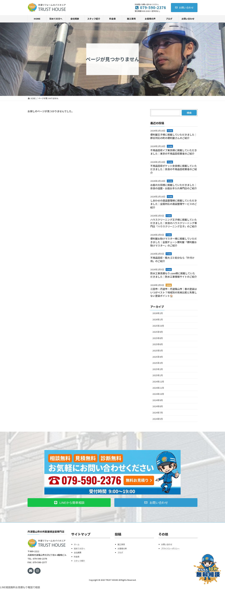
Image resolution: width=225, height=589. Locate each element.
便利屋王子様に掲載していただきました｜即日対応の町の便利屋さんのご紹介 (173, 136)
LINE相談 (5, 587)
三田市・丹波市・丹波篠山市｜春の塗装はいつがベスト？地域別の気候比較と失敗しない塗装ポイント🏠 (173, 292)
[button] (69, 502)
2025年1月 (157, 375)
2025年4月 (157, 356)
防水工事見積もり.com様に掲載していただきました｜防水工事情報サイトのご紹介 (173, 274)
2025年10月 (158, 325)
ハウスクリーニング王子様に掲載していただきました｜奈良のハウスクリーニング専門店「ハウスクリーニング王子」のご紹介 (173, 223)
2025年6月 (157, 344)
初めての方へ (79, 548)
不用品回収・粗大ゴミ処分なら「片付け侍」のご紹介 (172, 259)
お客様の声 (122, 548)
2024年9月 (157, 400)
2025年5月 (157, 350)
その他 (170, 131)
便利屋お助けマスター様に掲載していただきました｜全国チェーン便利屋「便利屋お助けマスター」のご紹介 (173, 242)
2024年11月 (158, 387)
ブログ (120, 552)
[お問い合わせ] (207, 569)
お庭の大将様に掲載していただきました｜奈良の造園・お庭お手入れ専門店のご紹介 (173, 186)
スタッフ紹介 (79, 560)
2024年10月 (158, 393)
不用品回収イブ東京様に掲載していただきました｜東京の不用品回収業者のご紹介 (173, 151)
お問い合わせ (186, 7)
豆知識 (168, 285)
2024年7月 (157, 412)
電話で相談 (34, 587)
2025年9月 (157, 331)
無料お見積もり (19, 587)
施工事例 (121, 544)
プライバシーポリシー (170, 548)
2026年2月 (157, 313)
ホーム (76, 544)
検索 (189, 113)
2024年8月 (157, 406)
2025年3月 (157, 362)
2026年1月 (157, 319)
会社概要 (77, 552)
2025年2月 (157, 369)
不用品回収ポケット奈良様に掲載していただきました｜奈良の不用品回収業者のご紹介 (173, 169)
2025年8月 (157, 338)
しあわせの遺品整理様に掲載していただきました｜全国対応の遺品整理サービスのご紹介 (173, 204)
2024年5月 (157, 418)
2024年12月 (158, 381)
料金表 (76, 556)
